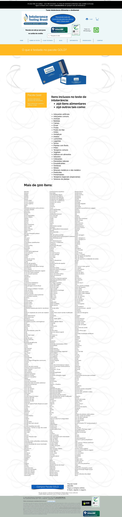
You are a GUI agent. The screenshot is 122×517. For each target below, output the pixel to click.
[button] (97, 19)
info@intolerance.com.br (60, 498)
